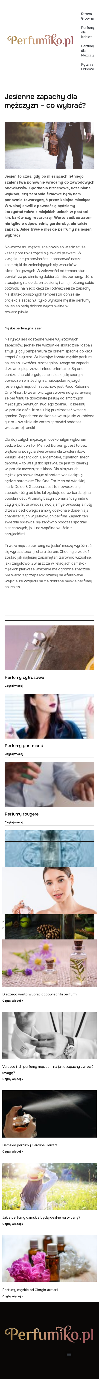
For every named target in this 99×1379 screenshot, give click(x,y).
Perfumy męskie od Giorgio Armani (30, 1290)
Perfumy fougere (22, 814)
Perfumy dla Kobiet (87, 32)
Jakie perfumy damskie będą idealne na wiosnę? (41, 1217)
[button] (69, 1354)
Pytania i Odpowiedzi (87, 66)
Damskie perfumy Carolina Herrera (30, 1145)
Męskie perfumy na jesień (23, 328)
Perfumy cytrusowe (24, 677)
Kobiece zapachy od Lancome (26, 922)
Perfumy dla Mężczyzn (87, 51)
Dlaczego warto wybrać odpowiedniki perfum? (39, 994)
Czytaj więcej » (12, 928)
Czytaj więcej (14, 686)
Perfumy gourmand (24, 745)
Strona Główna (87, 16)
